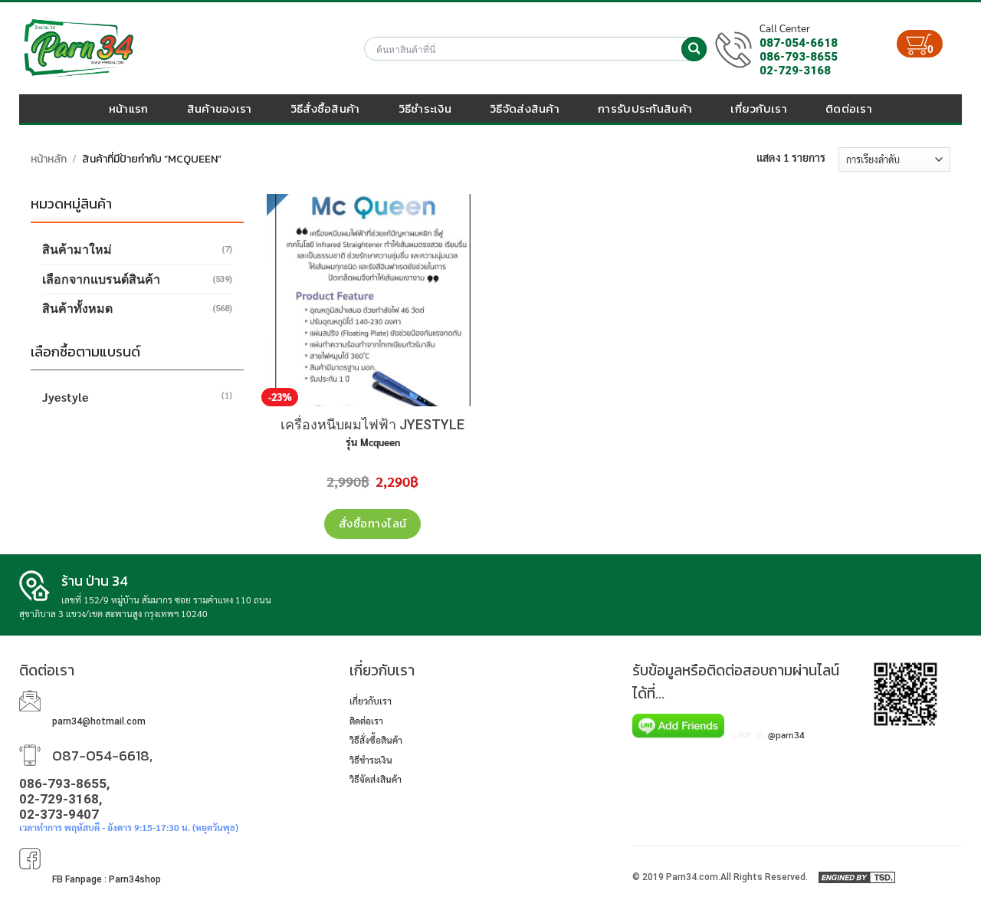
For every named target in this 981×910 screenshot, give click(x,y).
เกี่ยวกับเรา (758, 108)
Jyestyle (65, 397)
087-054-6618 (799, 43)
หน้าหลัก (49, 159)
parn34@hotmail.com (99, 721)
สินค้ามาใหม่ (77, 249)
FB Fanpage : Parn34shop (106, 879)
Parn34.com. (693, 877)
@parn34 (786, 734)
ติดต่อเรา (848, 108)
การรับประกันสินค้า (645, 108)
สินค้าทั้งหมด (77, 308)
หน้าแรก (129, 108)
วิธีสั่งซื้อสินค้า (325, 108)
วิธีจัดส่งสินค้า (524, 108)
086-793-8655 (799, 57)
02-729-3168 (795, 70)
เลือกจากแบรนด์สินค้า (101, 279)
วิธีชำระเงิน (425, 108)
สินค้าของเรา (219, 108)
